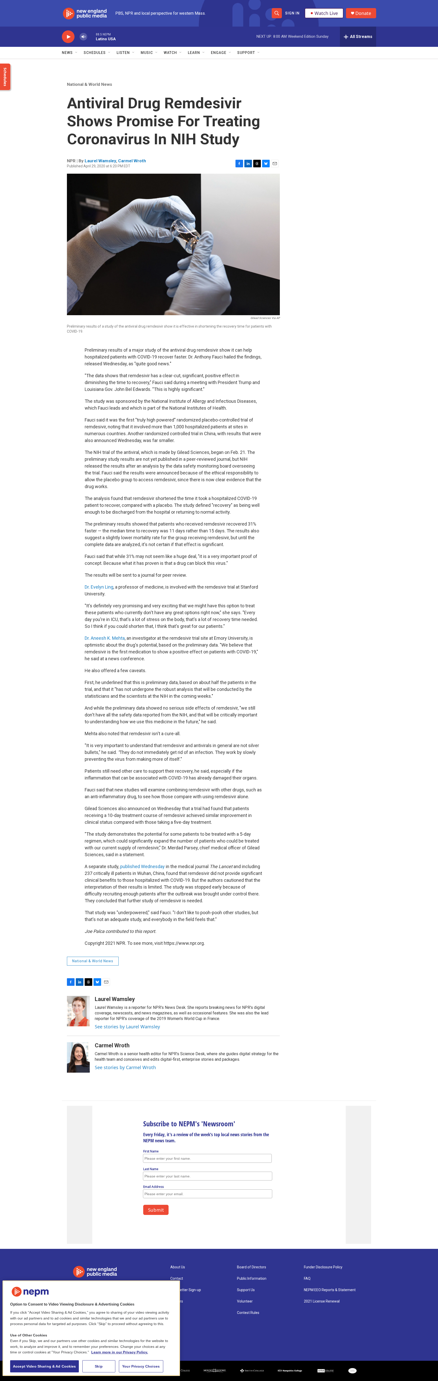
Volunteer (245, 1301)
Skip (99, 1366)
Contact (176, 1278)
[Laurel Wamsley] (78, 1011)
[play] (68, 37)
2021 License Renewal (322, 1301)
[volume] (83, 37)
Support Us (246, 1290)
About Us (177, 1267)
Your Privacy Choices (141, 1366)
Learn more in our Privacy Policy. (119, 1352)
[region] (91, 1328)
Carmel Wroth (132, 160)
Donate (363, 13)
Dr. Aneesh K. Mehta (105, 638)
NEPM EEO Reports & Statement (330, 1290)
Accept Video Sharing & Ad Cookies (44, 1366)
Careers (176, 1301)
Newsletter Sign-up (185, 1290)
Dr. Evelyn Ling (99, 587)
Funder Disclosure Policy (323, 1267)
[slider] (91, 36)
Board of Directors (251, 1267)
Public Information (251, 1278)
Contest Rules (248, 1313)
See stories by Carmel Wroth (125, 1067)
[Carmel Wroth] (78, 1057)
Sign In (292, 13)
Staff (174, 1313)
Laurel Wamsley (100, 160)
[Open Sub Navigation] (77, 53)
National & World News (89, 84)
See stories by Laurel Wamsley (127, 1027)
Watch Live (326, 13)
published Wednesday (142, 866)
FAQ (307, 1278)
